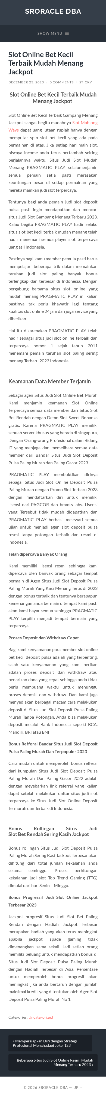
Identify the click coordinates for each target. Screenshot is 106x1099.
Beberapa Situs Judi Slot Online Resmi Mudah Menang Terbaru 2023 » (55, 1062)
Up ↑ (78, 1087)
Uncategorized (41, 1017)
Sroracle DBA (53, 11)
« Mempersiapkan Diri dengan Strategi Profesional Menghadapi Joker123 (45, 1043)
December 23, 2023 (26, 82)
